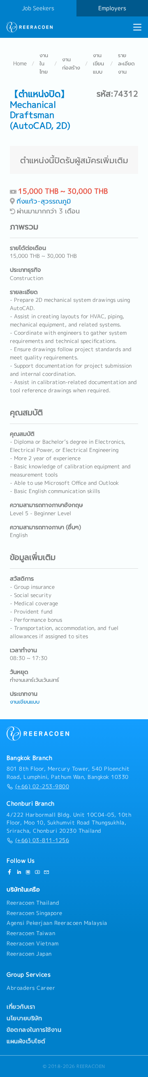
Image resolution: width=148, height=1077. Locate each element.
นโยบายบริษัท (24, 1018)
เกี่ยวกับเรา (21, 1007)
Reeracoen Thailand (33, 902)
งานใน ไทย (43, 63)
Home (20, 63)
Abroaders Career (31, 987)
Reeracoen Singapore (34, 913)
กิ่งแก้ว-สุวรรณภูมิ (43, 201)
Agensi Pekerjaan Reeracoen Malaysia (57, 922)
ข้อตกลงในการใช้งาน (34, 1030)
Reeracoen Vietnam (33, 943)
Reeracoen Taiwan (31, 933)
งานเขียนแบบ (98, 63)
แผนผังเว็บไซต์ (26, 1041)
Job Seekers (38, 8)
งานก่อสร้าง (71, 63)
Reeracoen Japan (29, 953)
